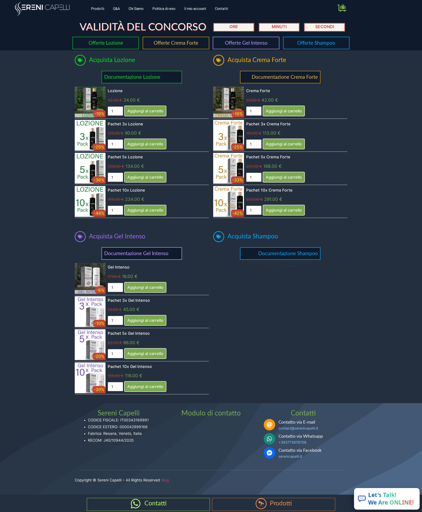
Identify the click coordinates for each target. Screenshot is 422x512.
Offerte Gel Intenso (246, 43)
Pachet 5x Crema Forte (268, 157)
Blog (165, 480)
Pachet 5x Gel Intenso (129, 333)
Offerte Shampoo (316, 43)
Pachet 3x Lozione (125, 124)
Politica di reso (163, 9)
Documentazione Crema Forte (285, 77)
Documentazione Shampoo (288, 253)
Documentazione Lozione (132, 77)
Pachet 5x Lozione (125, 157)
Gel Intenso (118, 267)
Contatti (221, 9)
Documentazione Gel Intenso (136, 253)
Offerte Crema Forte (176, 43)
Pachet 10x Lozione (126, 190)
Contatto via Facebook (300, 450)
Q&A (116, 9)
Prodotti (97, 9)
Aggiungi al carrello (145, 111)
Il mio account (195, 9)
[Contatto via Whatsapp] (269, 438)
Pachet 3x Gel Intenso (129, 300)
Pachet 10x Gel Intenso (130, 366)
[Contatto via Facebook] (269, 453)
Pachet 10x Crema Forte (269, 190)
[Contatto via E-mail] (269, 424)
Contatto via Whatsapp (300, 436)
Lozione (115, 90)
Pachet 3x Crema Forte (268, 124)
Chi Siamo (136, 9)
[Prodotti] (261, 503)
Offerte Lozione (106, 43)
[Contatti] (135, 503)
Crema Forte (258, 90)
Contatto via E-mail (296, 422)
